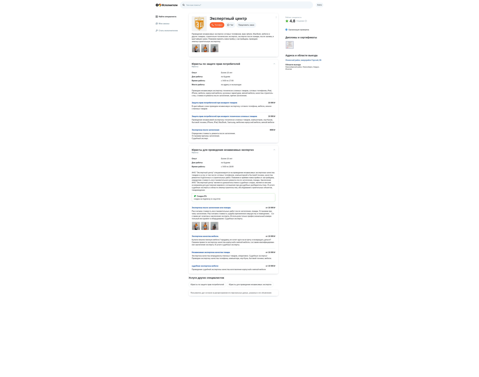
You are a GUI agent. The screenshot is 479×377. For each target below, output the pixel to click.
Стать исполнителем (168, 30)
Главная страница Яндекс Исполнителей (167, 5)
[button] (217, 25)
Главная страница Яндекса (157, 5)
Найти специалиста (167, 16)
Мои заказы (164, 23)
